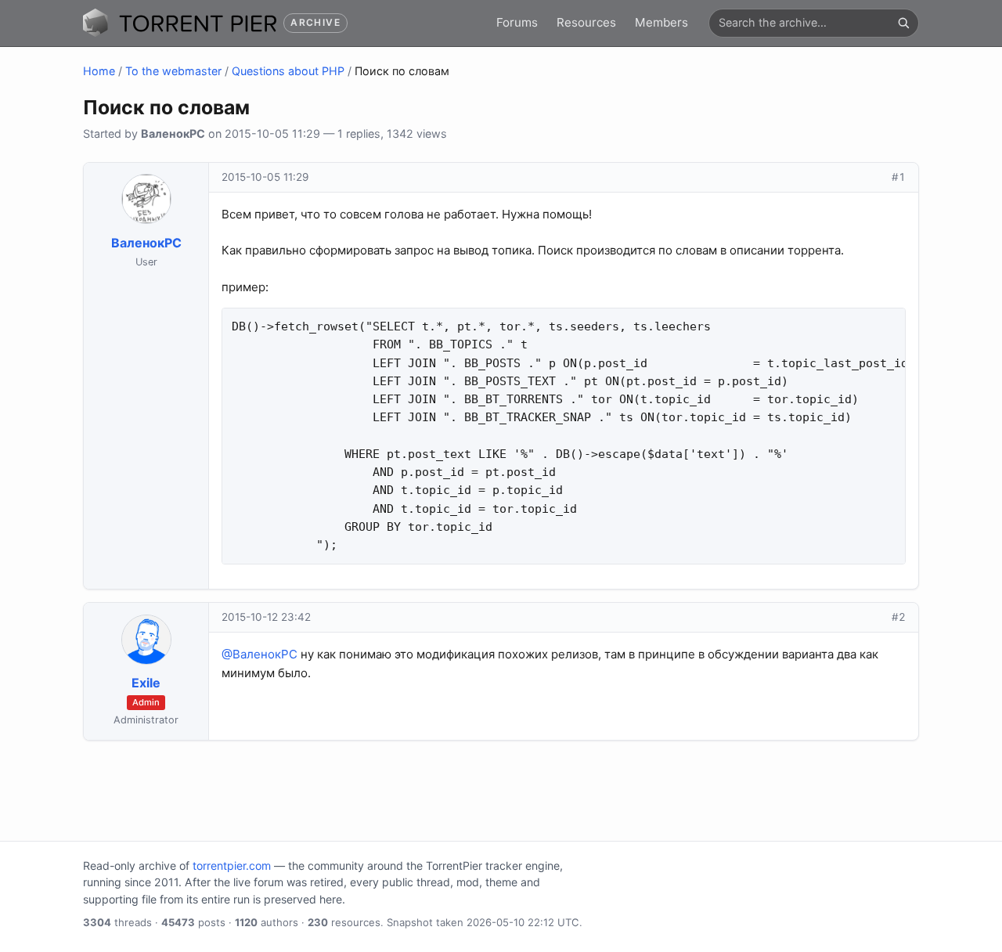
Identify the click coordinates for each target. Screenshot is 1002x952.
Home (99, 71)
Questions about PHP (288, 71)
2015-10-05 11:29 (265, 177)
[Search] (903, 23)
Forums (517, 22)
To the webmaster (173, 71)
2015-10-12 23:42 (266, 617)
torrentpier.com (232, 865)
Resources (586, 22)
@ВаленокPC (259, 654)
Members (661, 22)
